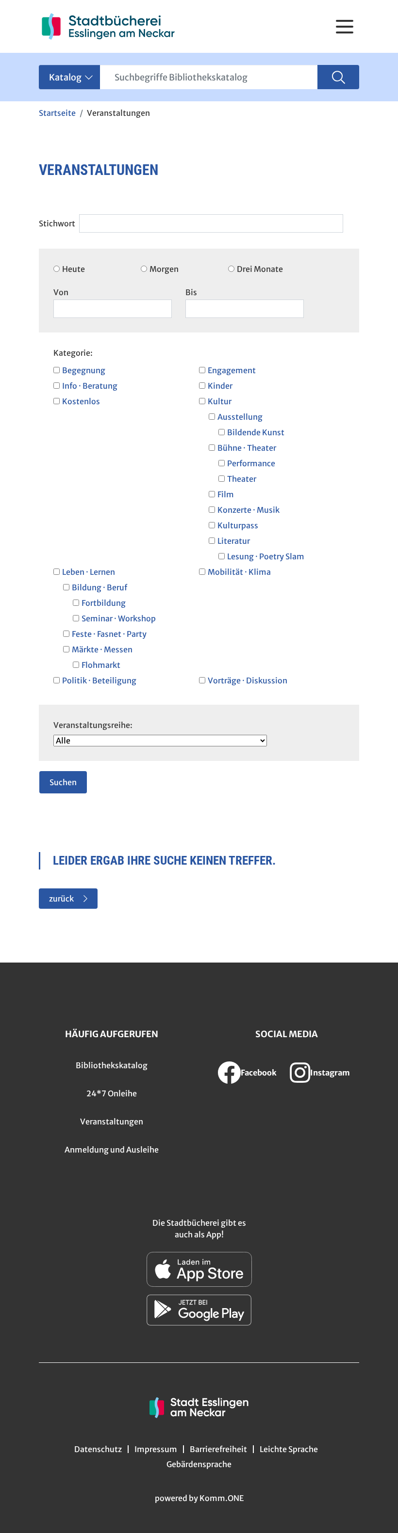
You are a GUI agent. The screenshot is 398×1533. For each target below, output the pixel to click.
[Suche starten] (338, 77)
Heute (73, 269)
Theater (241, 479)
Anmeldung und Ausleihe (112, 1149)
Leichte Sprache (289, 1449)
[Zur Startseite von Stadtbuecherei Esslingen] (108, 26)
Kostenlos (81, 401)
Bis (191, 292)
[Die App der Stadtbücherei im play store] (199, 1310)
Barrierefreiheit (218, 1449)
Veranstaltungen (111, 1121)
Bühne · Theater (246, 448)
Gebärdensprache (199, 1464)
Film (225, 494)
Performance (251, 463)
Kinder (220, 386)
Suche (58, 217)
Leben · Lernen (88, 572)
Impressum (155, 1449)
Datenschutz (98, 1449)
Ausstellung (240, 417)
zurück (61, 898)
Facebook (259, 1072)
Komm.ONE (221, 1498)
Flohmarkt (101, 665)
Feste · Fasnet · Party (109, 634)
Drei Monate (260, 269)
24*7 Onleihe (111, 1093)
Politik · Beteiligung (99, 680)
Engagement (232, 370)
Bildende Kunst (255, 432)
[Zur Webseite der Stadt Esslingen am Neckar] (199, 1406)
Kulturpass (237, 525)
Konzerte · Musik (248, 510)
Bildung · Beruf (99, 587)
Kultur (220, 401)
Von (60, 292)
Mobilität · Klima (239, 572)
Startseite (57, 113)
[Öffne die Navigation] (344, 26)
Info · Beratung (89, 386)
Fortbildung (104, 603)
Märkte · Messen (102, 649)
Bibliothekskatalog (112, 1065)
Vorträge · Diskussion (247, 680)
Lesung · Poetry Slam (265, 556)
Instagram (330, 1072)
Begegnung (83, 370)
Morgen (164, 269)
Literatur (233, 541)
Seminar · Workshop (119, 618)
